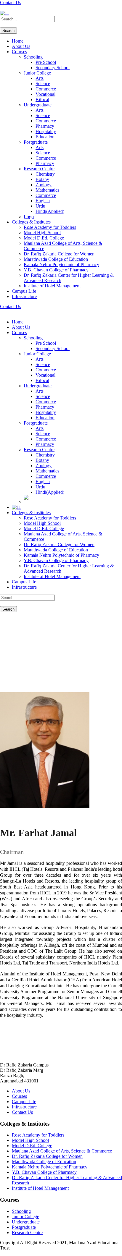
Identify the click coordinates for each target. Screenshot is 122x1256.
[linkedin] (5, 7)
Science (43, 83)
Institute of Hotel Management (52, 285)
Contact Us (10, 2)
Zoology (44, 184)
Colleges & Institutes (31, 221)
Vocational (45, 94)
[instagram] (16, 7)
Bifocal (42, 99)
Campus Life (24, 291)
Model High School (42, 232)
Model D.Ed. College (44, 237)
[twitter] (9, 7)
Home (17, 40)
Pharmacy (45, 126)
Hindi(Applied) (50, 211)
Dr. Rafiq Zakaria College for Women (59, 253)
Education (45, 136)
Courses (19, 51)
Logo (29, 216)
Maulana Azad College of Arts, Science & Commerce (62, 1150)
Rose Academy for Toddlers (50, 227)
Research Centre (39, 168)
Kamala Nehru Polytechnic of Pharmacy (61, 264)
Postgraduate (36, 142)
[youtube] (12, 7)
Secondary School (53, 67)
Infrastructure (24, 296)
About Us (21, 46)
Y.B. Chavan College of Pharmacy (56, 269)
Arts (40, 78)
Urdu (40, 205)
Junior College (37, 72)
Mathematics (47, 189)
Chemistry (45, 174)
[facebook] (2, 7)
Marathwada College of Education (56, 259)
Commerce (46, 88)
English (43, 200)
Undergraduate (38, 104)
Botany (42, 179)
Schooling (33, 56)
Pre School (46, 62)
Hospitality (46, 131)
